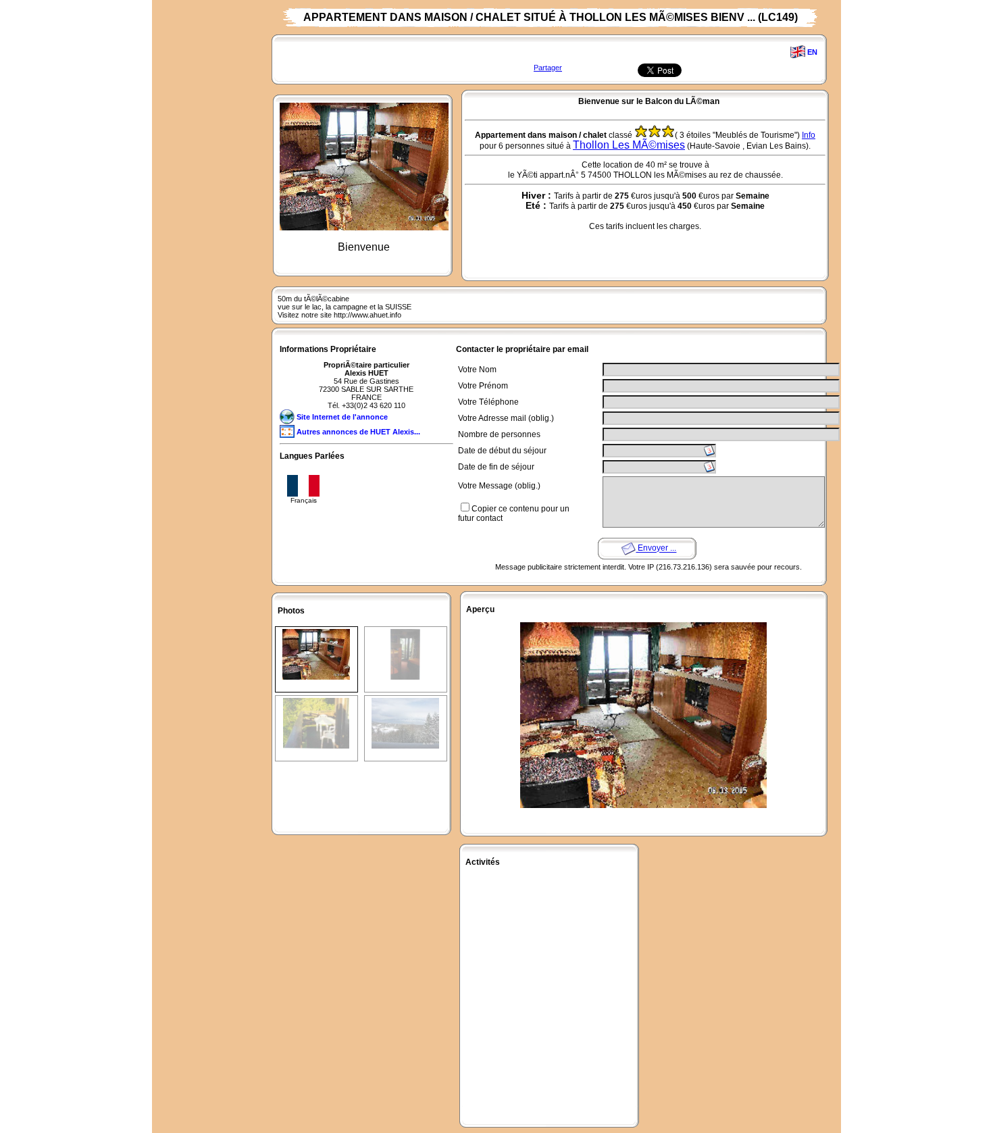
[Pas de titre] (316, 633)
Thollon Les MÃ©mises (629, 145)
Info (808, 135)
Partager (548, 68)
